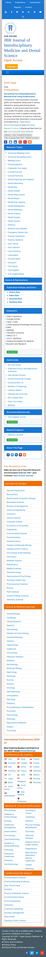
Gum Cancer (13, 244)
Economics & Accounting (17, 526)
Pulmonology (12, 715)
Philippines (21, 801)
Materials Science (14, 560)
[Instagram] (42, 953)
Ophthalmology (13, 691)
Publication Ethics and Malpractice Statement (22, 369)
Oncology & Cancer (30, 811)
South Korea (9, 787)
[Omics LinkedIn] (23, 12)
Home (8, 2)
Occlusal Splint (14, 259)
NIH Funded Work (15, 398)
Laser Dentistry (14, 251)
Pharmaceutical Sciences (17, 584)
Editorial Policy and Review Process (19, 947)
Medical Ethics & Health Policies (32, 843)
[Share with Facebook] (8, 454)
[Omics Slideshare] (34, 12)
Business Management (14, 913)
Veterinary (9, 905)
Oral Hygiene (13, 270)
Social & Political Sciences (18, 596)
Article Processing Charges (19, 379)
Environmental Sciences (17, 533)
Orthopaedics (12, 695)
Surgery (10, 727)
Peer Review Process (17, 375)
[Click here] (6, 12)
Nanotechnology (14, 572)
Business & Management (17, 506)
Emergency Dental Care (18, 232)
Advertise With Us (15, 382)
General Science (13, 541)
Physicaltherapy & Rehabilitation (20, 707)
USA (10, 759)
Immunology (12, 653)
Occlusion (12, 262)
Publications (20, 2)
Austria (36, 763)
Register (17, 7)
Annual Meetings (28, 751)
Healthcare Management (10, 826)
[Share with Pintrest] (20, 454)
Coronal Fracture (15, 172)
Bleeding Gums (14, 160)
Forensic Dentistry (15, 240)
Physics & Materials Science (16, 893)
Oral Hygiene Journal (17, 417)
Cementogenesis (15, 164)
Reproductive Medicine (16, 723)
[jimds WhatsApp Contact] (23, 16)
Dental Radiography (16, 206)
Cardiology (11, 618)
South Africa (21, 786)
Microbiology (12, 664)
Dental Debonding (15, 183)
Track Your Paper (15, 401)
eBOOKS (11, 405)
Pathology (11, 699)
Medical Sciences (14, 568)
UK (9, 775)
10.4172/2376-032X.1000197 (20, 132)
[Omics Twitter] (17, 12)
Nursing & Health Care (16, 580)
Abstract (8, 135)
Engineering (12, 529)
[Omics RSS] (29, 12)
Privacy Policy (10, 945)
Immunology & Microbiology (19, 553)
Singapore (21, 781)
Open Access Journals (23, 475)
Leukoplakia (13, 255)
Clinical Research (14, 621)
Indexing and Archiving (17, 394)
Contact (28, 7)
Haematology (12, 645)
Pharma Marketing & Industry (17, 881)
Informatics (11, 557)
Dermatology (12, 629)
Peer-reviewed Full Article (22, 135)
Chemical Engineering (16, 510)
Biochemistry (12, 494)
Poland (36, 759)
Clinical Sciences (14, 518)
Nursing (10, 680)
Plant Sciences (13, 592)
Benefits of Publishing (17, 386)
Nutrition (10, 684)
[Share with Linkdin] (16, 454)
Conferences (35, 2)
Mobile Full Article (32, 138)
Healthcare (11, 649)
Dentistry (11, 225)
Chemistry (11, 514)
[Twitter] (32, 953)
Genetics (10, 641)
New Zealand (21, 793)
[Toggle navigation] (7, 72)
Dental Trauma (14, 221)
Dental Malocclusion (16, 194)
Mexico (36, 775)
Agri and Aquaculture (16, 490)
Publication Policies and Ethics (21, 287)
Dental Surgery (14, 217)
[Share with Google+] (20, 142)
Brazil (10, 782)
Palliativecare (31, 849)
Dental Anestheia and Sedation (21, 179)
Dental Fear (12, 187)
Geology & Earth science (15, 920)
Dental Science (14, 213)
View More (11, 352)
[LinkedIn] (37, 953)
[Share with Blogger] (24, 454)
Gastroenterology (12, 839)
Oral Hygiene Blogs (16, 274)
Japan (10, 778)
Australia (11, 763)
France (23, 771)
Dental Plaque (13, 198)
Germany (12, 771)
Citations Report (15, 390)
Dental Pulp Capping (16, 202)
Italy (10, 767)
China (23, 767)
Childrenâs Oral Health (17, 168)
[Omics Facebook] (11, 12)
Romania (37, 782)
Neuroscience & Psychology (19, 576)
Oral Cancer (13, 266)
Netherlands (10, 796)
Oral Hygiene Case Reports (19, 277)
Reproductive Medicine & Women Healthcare (31, 856)
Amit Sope (30, 125)
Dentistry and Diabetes (17, 228)
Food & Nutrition (13, 537)
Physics (10, 588)
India (22, 775)
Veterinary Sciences (15, 599)
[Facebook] (27, 953)
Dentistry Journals (15, 435)
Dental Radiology (15, 210)
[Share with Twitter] (12, 454)
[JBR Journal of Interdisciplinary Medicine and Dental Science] (10, 28)
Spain (22, 759)
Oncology (11, 688)
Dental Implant (14, 191)
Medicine (10, 660)
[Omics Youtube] (40, 12)
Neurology (11, 676)
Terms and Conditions (13, 942)
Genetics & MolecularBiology (12, 844)
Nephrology (12, 672)
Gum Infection (14, 247)
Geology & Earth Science (17, 549)
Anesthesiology (13, 614)
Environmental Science (14, 897)
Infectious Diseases (15, 657)
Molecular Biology (14, 668)
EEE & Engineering (12, 901)
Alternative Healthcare (9, 855)
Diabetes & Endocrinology (18, 633)
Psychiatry (11, 711)
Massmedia (10, 916)
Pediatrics (11, 703)
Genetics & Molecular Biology (19, 545)
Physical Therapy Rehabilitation (32, 826)
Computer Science (14, 522)
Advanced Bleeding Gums (19, 153)
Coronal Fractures (15, 176)
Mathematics (12, 564)
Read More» (25, 122)
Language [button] (11, 66)
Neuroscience (10, 831)
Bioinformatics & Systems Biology (21, 498)
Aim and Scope (14, 365)
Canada (23, 763)
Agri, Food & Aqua (12, 885)
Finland (36, 767)
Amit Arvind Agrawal (12, 125)
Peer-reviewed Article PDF (14, 138)
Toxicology (11, 730)
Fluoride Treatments (16, 236)
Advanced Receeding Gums (20, 157)
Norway (36, 778)
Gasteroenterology (15, 637)
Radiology (11, 719)
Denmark (37, 771)
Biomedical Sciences (15, 502)
